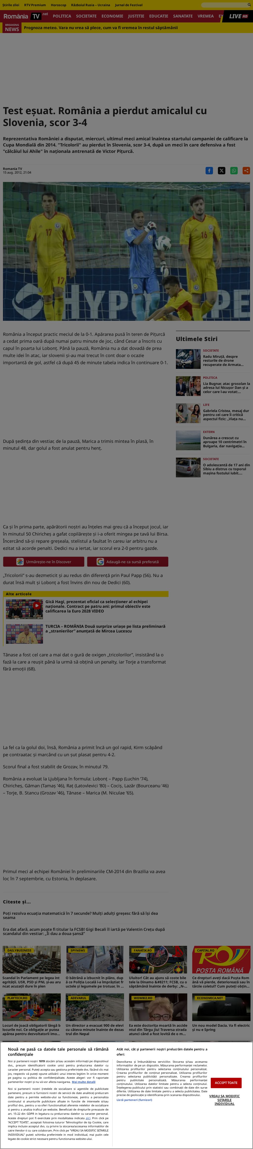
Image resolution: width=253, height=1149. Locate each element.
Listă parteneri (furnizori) (134, 1100)
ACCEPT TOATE (226, 1083)
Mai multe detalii (83, 1082)
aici (88, 1118)
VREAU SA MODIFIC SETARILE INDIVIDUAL (224, 1100)
